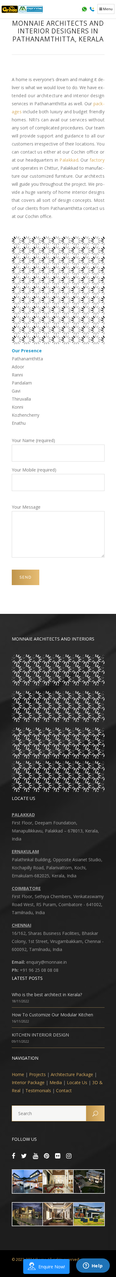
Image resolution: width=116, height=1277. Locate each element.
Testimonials (38, 1090)
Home (18, 1074)
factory (97, 160)
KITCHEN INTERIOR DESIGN (40, 1035)
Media (55, 1082)
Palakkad (68, 160)
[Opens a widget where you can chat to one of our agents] (93, 1266)
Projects (37, 1074)
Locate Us (77, 1082)
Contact (64, 1090)
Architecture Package (72, 1074)
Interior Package (28, 1082)
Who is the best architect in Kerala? (47, 994)
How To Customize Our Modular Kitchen (52, 1015)
